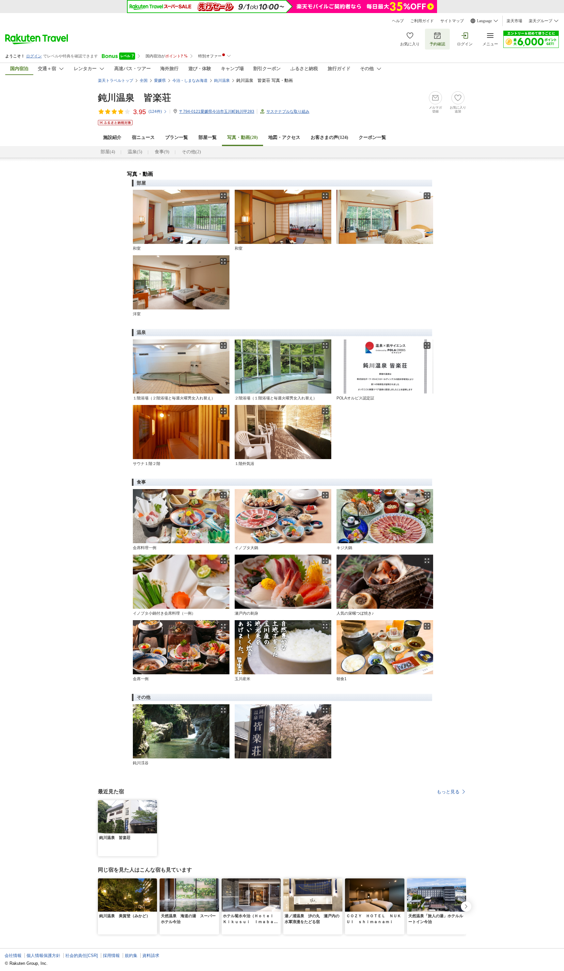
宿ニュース (143, 137)
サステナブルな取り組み (287, 111)
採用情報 (111, 955)
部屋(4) (108, 151)
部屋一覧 (207, 137)
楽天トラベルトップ (115, 80)
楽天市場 (514, 21)
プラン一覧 (176, 137)
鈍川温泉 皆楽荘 (134, 98)
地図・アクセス (284, 137)
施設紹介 (112, 137)
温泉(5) (135, 151)
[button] (153, 804)
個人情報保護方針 (43, 955)
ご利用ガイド (422, 21)
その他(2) (191, 151)
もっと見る (448, 791)
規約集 (131, 955)
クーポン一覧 (372, 137)
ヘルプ (398, 21)
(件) (155, 111)
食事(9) (162, 151)
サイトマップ (452, 21)
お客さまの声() (329, 137)
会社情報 (13, 955)
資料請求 (150, 955)
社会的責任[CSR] (81, 955)
